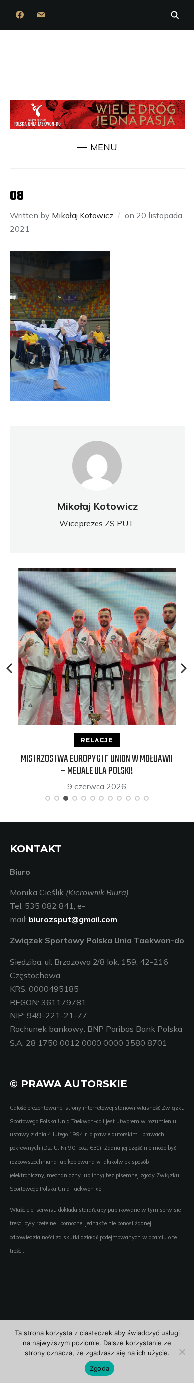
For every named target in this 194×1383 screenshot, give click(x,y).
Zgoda (99, 1368)
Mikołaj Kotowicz (82, 215)
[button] (97, 147)
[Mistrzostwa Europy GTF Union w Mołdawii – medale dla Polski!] (97, 574)
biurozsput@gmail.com (73, 919)
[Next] (184, 668)
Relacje (97, 740)
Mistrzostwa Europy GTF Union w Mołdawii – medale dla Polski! (97, 765)
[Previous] (10, 668)
